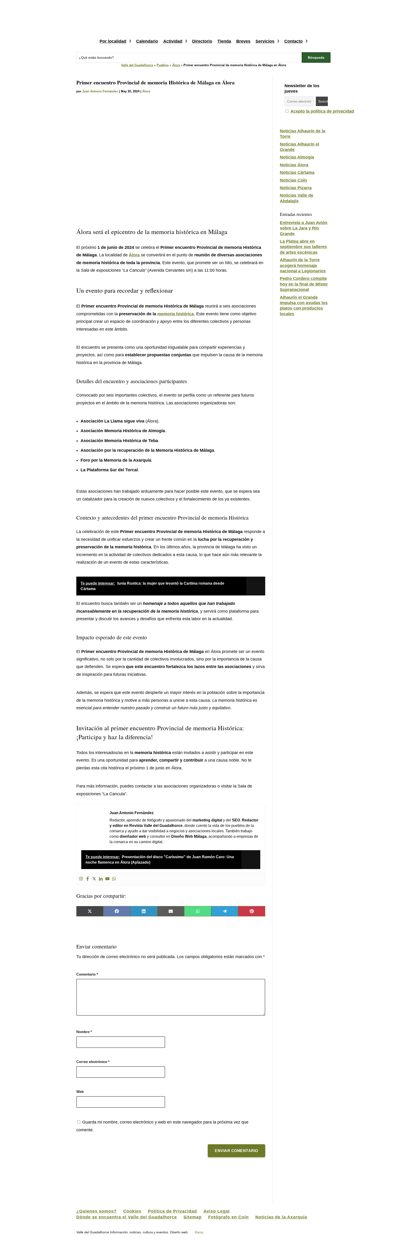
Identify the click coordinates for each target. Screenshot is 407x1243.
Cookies (132, 1211)
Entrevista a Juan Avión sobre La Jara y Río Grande (303, 228)
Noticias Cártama (297, 172)
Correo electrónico (93, 1062)
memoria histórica (175, 314)
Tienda (224, 41)
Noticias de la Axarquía (281, 1217)
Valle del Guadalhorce (137, 65)
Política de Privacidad (172, 1211)
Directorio (202, 41)
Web (80, 1092)
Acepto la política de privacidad (322, 111)
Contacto (293, 41)
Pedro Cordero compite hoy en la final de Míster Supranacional (304, 284)
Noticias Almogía (297, 157)
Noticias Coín (293, 180)
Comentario (87, 974)
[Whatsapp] (114, 879)
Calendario (147, 41)
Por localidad (113, 41)
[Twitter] (94, 879)
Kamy (199, 1232)
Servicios (265, 41)
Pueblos (163, 65)
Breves (243, 41)
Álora (176, 65)
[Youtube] (107, 879)
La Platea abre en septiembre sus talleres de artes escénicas (303, 247)
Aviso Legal (217, 1211)
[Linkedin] (101, 879)
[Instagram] (81, 879)
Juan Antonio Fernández (100, 91)
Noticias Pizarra (296, 187)
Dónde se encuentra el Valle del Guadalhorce (126, 1217)
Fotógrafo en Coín (228, 1217)
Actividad (172, 41)
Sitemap (192, 1217)
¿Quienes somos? (96, 1211)
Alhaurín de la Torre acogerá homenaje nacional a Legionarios (303, 265)
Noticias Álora (294, 165)
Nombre (84, 1032)
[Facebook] (87, 879)
